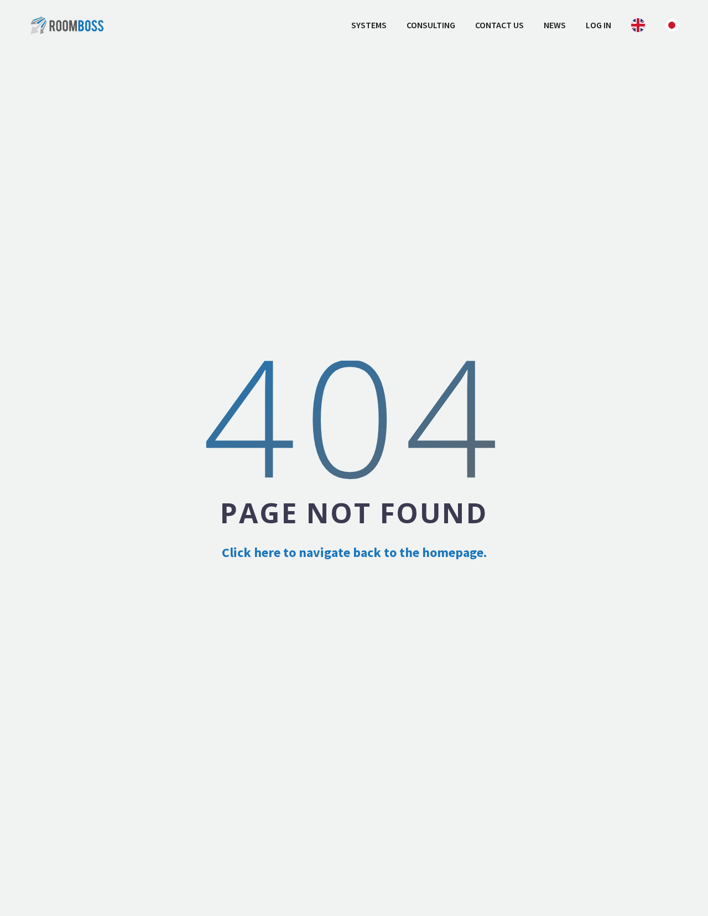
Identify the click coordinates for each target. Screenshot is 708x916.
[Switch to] (638, 25)
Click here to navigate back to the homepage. (354, 552)
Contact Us (499, 24)
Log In (598, 24)
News (555, 24)
